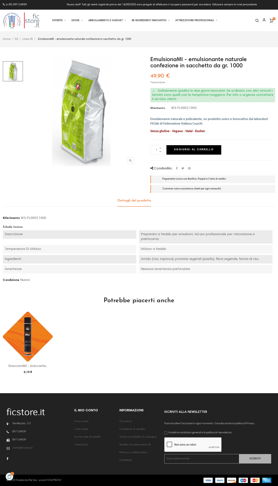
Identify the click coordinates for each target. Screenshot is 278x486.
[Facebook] (7, 459)
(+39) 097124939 (16, 4)
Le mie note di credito (87, 437)
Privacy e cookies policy (133, 452)
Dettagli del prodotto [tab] (134, 200)
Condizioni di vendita (132, 429)
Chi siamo (125, 421)
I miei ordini (81, 429)
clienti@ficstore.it (22, 448)
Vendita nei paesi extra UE (135, 444)
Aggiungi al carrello (194, 149)
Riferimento (157, 108)
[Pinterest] (189, 168)
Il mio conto (81, 421)
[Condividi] (177, 168)
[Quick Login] (262, 20)
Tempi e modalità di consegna (138, 437)
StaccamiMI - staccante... (27, 366)
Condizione (11, 280)
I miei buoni (81, 444)
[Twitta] (182, 168)
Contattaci (125, 460)
